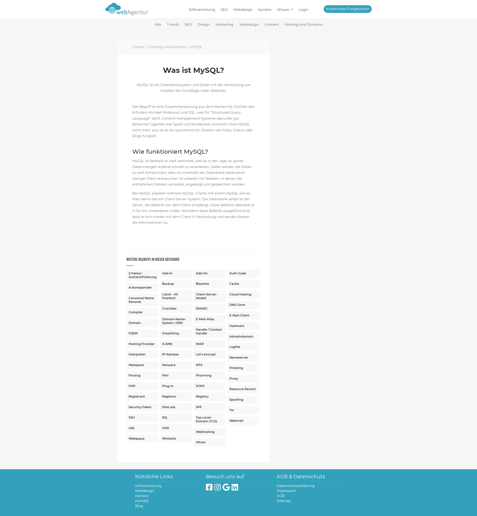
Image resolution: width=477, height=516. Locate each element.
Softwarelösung (202, 10)
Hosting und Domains (303, 25)
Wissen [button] (283, 10)
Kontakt (142, 501)
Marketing (224, 25)
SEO (224, 10)
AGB (280, 496)
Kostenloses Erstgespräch (347, 9)
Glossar (138, 47)
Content (272, 25)
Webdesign (242, 10)
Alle (158, 25)
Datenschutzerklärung (296, 486)
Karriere (264, 10)
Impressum (286, 491)
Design (204, 25)
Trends (173, 25)
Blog (139, 506)
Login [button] (303, 10)
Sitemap (284, 501)
